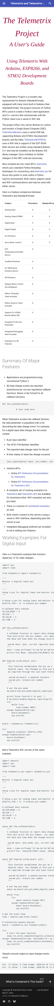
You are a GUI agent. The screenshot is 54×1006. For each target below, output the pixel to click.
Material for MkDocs (19, 996)
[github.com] (9, 1001)
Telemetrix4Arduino (12, 132)
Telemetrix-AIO (29, 494)
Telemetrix (12, 494)
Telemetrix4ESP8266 (35, 139)
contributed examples (39, 506)
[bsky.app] (14, 1001)
